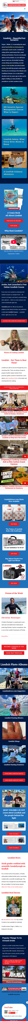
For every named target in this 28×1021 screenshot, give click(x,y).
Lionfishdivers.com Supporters (14, 691)
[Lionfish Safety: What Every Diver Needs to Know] (14, 127)
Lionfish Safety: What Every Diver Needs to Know (14, 141)
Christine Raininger (11, 618)
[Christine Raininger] (14, 606)
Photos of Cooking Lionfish (14, 352)
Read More (5, 636)
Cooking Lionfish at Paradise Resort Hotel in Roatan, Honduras (14, 413)
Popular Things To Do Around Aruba (12, 939)
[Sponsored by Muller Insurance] (14, 988)
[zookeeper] (14, 534)
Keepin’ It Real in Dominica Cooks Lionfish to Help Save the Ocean (14, 436)
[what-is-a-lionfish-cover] (13, 188)
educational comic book (9, 919)
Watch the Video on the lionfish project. (12, 887)
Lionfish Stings (14, 741)
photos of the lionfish (8, 65)
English (17, 1)
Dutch (21, 251)
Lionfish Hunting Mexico (14, 718)
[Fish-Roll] (14, 440)
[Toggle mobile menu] (25, 8)
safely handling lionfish (11, 378)
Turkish (17, 253)
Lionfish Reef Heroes (11, 892)
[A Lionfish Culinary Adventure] (14, 159)
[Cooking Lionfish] (14, 330)
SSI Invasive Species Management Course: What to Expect (14, 109)
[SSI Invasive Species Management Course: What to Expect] (14, 95)
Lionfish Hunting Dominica (14, 765)
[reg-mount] (14, 564)
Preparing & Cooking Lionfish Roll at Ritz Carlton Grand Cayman (14, 461)
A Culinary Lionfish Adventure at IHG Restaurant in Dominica (14, 487)
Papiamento (11, 253)
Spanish (16, 251)
